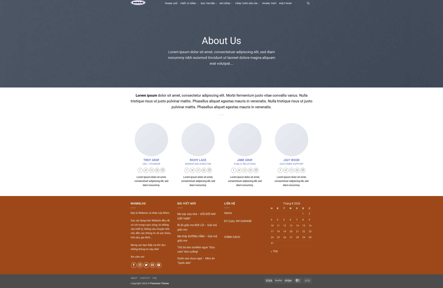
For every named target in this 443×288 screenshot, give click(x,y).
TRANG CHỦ (171, 3)
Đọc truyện (208, 3)
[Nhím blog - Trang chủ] (145, 2)
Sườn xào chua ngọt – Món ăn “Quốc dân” (196, 261)
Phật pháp (285, 3)
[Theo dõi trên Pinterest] (157, 170)
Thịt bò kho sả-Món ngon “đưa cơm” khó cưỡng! (196, 249)
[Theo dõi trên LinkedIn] (162, 170)
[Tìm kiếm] (308, 3)
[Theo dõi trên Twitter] (145, 170)
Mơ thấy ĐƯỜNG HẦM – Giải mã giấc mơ (197, 238)
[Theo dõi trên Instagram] (140, 265)
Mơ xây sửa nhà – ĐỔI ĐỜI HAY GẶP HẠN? (196, 216)
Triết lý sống (188, 3)
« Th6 (274, 251)
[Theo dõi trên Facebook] (140, 170)
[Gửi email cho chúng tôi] (151, 170)
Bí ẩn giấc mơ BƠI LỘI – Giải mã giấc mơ (197, 227)
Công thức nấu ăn (246, 3)
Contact (145, 278)
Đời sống (225, 3)
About (134, 278)
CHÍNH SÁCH (232, 237)
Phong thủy (269, 3)
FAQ (155, 278)
